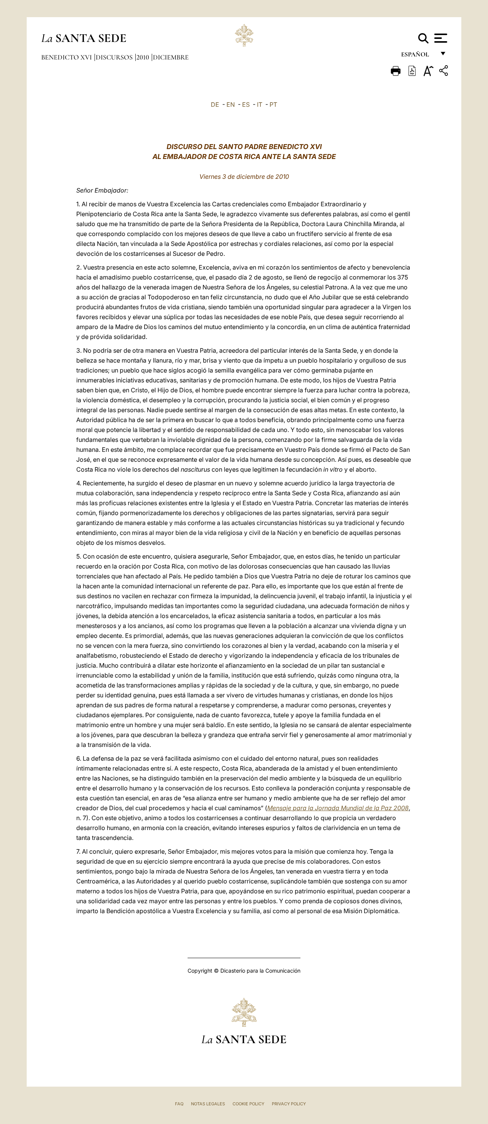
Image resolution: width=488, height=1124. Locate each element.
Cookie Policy (248, 1103)
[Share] (444, 72)
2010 (143, 57)
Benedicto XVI (67, 57)
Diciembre (171, 57)
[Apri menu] (439, 38)
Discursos (115, 57)
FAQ (179, 1103)
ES (246, 104)
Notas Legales (208, 1103)
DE (215, 104)
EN (230, 104)
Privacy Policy (289, 1103)
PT (273, 104)
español (418, 56)
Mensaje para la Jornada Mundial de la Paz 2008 (338, 808)
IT (259, 104)
